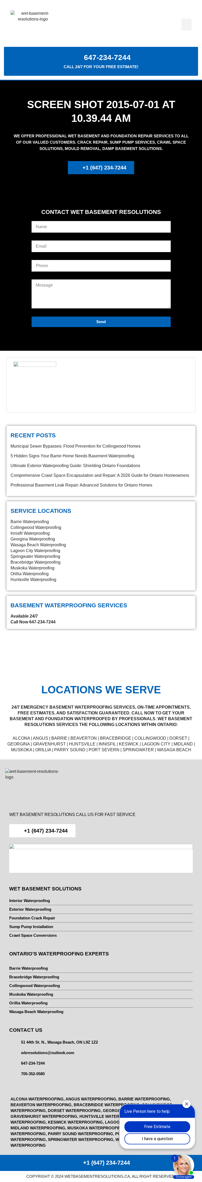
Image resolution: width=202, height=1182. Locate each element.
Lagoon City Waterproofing (35, 550)
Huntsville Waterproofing (33, 579)
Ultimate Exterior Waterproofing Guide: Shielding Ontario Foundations (75, 465)
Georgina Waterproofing (33, 539)
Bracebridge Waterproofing (35, 562)
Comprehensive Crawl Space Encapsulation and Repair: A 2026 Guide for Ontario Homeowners (100, 475)
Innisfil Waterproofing (30, 533)
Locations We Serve (101, 689)
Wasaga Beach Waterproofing (38, 545)
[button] (186, 25)
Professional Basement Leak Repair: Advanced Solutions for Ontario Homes (81, 485)
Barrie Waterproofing (30, 521)
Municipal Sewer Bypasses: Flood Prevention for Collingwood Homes (75, 446)
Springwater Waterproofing (35, 556)
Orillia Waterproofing (30, 574)
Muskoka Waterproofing (32, 568)
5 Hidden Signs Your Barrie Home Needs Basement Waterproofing (72, 456)
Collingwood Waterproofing (36, 527)
